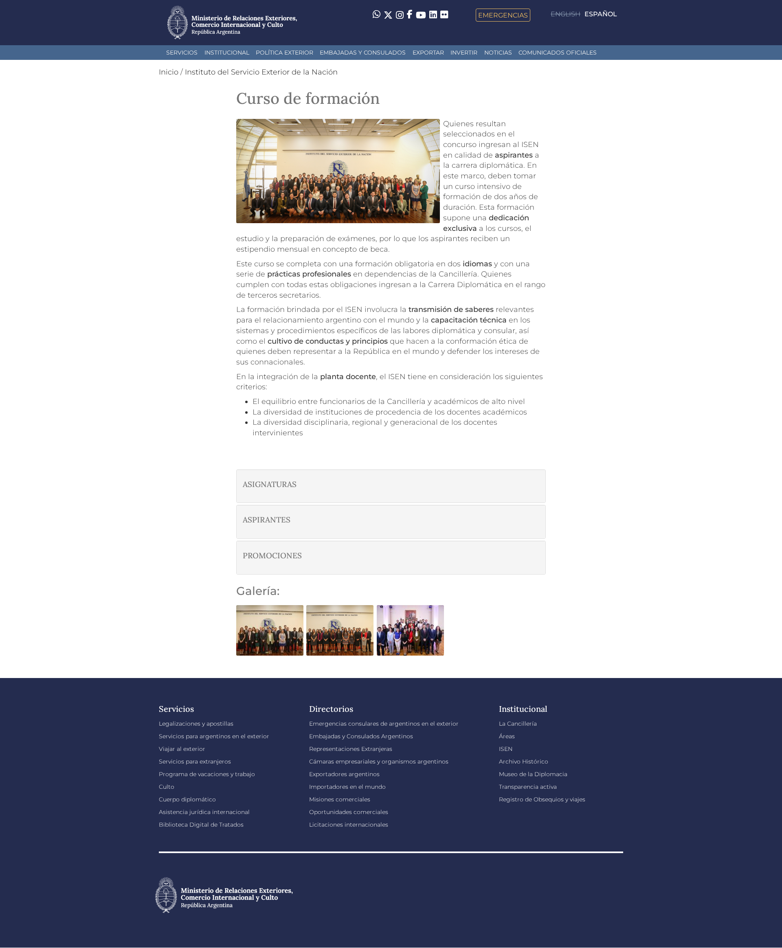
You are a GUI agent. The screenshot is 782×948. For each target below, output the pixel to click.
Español (600, 14)
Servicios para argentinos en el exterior (214, 736)
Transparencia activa (528, 786)
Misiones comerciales (339, 799)
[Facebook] (410, 15)
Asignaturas (270, 484)
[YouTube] (421, 15)
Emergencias (503, 15)
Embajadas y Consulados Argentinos (361, 736)
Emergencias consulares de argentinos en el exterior (384, 723)
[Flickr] (444, 14)
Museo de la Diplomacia (533, 774)
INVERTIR (463, 52)
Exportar (428, 52)
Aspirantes (266, 520)
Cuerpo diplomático (187, 799)
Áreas (507, 736)
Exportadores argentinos (344, 774)
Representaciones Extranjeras (350, 749)
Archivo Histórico (523, 761)
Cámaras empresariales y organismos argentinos (378, 761)
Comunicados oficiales (557, 52)
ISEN (505, 749)
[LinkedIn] (433, 14)
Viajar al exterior (182, 749)
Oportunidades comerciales (348, 812)
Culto (166, 786)
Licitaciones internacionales (348, 824)
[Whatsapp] (376, 15)
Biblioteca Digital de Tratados (201, 824)
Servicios (182, 52)
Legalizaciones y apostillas (196, 723)
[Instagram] (400, 15)
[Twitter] (388, 15)
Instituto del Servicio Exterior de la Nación (261, 72)
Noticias (498, 52)
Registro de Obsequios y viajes (542, 799)
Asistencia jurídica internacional (204, 812)
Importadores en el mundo (347, 786)
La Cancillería (518, 723)
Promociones (272, 555)
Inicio (168, 72)
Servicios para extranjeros (195, 761)
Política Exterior (284, 52)
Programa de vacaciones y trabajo (207, 774)
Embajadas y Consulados (363, 52)
